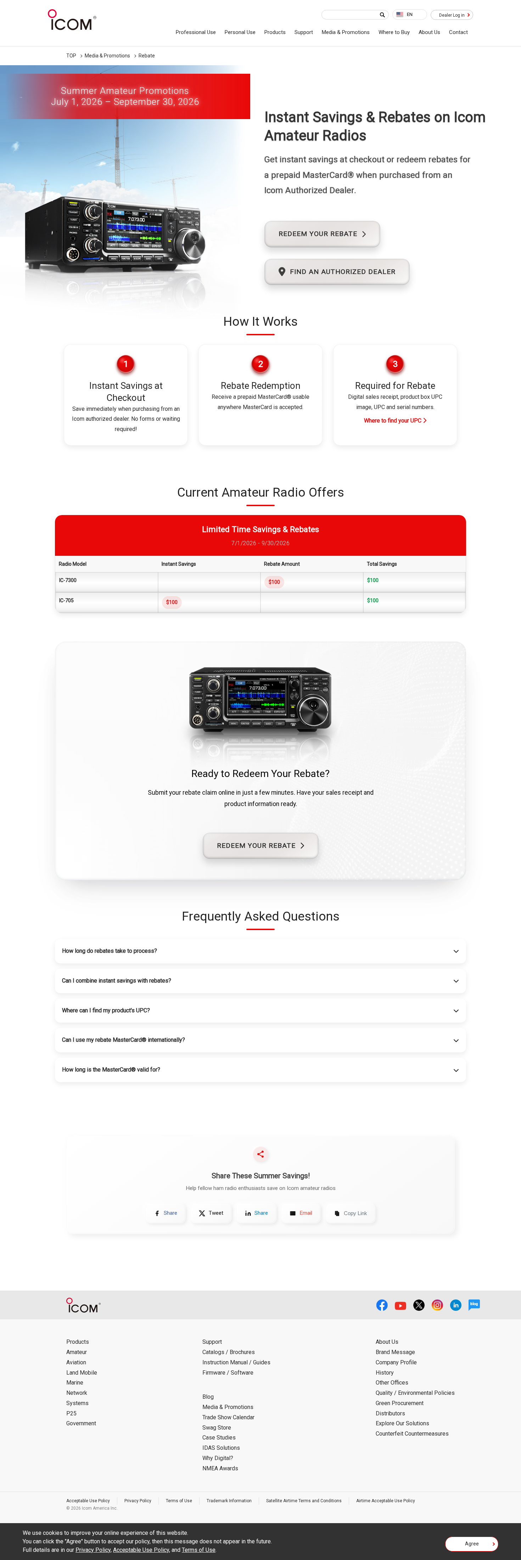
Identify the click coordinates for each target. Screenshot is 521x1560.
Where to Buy (394, 32)
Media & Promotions (346, 32)
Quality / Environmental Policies (415, 1393)
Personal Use (240, 32)
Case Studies (219, 1437)
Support (304, 32)
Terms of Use (179, 1500)
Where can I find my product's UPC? (106, 1010)
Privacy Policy (137, 1500)
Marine (74, 1382)
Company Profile (396, 1362)
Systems (77, 1403)
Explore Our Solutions (402, 1423)
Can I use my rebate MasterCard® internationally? (123, 1039)
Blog (208, 1396)
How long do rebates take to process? (109, 950)
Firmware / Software (227, 1372)
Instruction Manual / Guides (236, 1362)
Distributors (390, 1413)
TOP (71, 55)
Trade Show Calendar (228, 1417)
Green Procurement (400, 1403)
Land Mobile (81, 1372)
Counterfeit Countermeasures (412, 1433)
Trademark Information (229, 1500)
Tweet (216, 1213)
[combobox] (409, 14)
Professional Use (196, 32)
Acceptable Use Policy (88, 1500)
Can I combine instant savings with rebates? (116, 980)
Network (76, 1393)
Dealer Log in (452, 15)
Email (305, 1213)
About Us (429, 32)
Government (81, 1423)
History (385, 1372)
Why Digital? (217, 1458)
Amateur (76, 1352)
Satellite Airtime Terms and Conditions (304, 1500)
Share (170, 1213)
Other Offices (392, 1382)
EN (410, 14)
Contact (458, 32)
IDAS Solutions (221, 1447)
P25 (71, 1413)
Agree (472, 1544)
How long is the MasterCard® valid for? (111, 1069)
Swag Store (216, 1427)
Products (275, 32)
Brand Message (395, 1352)
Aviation (76, 1362)
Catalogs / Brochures (228, 1352)
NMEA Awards (220, 1468)
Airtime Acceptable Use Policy (385, 1500)
